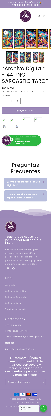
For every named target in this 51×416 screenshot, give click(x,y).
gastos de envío (11, 91)
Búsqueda (10, 285)
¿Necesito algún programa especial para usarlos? (22, 196)
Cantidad (6, 95)
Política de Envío (13, 303)
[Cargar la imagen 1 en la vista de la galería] (12, 57)
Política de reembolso (17, 406)
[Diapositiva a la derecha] (48, 58)
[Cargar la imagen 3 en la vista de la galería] (38, 57)
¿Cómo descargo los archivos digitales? (23, 183)
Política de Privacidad (15, 291)
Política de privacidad (30, 402)
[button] (5, 16)
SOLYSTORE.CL (22, 399)
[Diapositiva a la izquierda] (3, 58)
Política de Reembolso (16, 297)
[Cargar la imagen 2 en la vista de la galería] (25, 57)
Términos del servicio (15, 309)
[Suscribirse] (43, 382)
